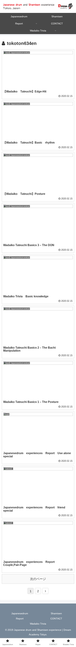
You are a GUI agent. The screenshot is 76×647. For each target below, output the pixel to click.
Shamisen (56, 613)
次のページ (38, 579)
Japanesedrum (19, 613)
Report (20, 618)
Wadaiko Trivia (38, 623)
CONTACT (56, 618)
